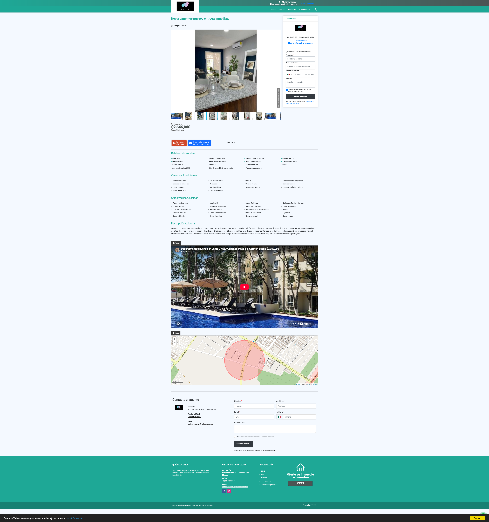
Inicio (273, 9)
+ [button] (174, 338)
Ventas (282, 9)
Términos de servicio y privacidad (264, 450)
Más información (74, 518)
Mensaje (289, 78)
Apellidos (280, 401)
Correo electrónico (292, 63)
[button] (278, 32)
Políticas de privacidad (270, 485)
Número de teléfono (293, 71)
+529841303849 (290, 2)
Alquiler (264, 478)
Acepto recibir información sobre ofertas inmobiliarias (256, 437)
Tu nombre (290, 55)
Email (237, 412)
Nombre (238, 401)
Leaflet (298, 384)
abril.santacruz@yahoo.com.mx (301, 43)
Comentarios (239, 423)
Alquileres (292, 9)
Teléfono (280, 412)
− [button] (174, 342)
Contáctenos (304, 9)
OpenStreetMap (312, 384)
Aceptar (477, 518)
